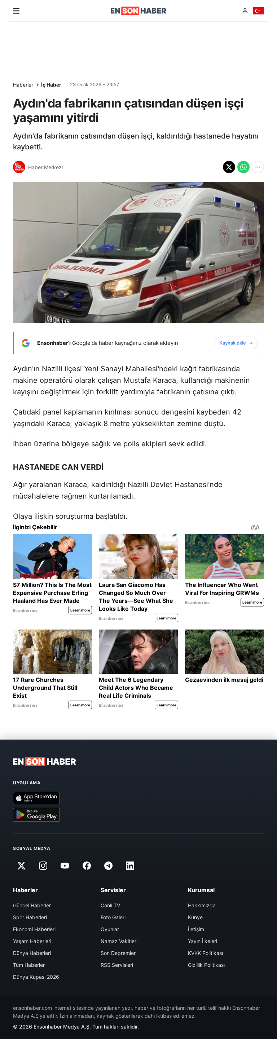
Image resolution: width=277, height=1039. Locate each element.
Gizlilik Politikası (206, 965)
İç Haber (51, 85)
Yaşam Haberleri (32, 941)
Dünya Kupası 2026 (36, 977)
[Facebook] (86, 866)
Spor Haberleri (30, 917)
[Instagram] (43, 866)
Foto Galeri (113, 917)
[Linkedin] (130, 866)
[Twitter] (21, 866)
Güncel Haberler (32, 905)
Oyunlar (110, 929)
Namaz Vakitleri (119, 941)
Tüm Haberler (29, 965)
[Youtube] (65, 866)
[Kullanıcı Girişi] (245, 10)
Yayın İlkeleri (202, 941)
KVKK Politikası (205, 953)
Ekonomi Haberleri (34, 929)
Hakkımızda (202, 905)
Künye (195, 917)
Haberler (23, 85)
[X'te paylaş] (229, 167)
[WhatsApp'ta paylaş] (243, 167)
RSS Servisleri (117, 965)
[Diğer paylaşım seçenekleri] (258, 167)
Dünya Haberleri (32, 953)
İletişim (196, 929)
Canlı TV (110, 905)
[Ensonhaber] (139, 11)
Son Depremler (118, 953)
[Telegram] (108, 866)
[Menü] (16, 11)
